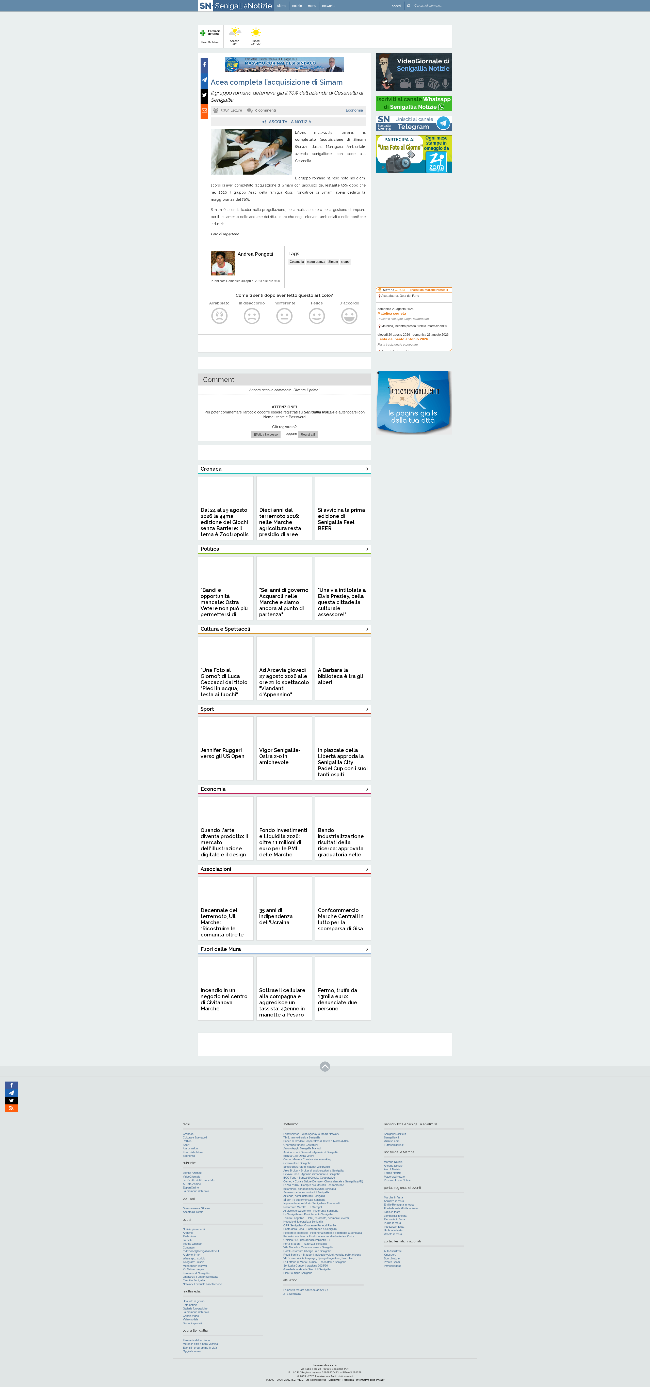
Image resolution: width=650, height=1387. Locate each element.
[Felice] (317, 316)
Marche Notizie (393, 1161)
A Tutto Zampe (192, 1183)
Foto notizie (190, 1304)
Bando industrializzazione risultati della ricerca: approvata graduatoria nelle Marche (341, 845)
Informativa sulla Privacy (370, 1379)
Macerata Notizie (394, 1176)
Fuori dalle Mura (193, 1152)
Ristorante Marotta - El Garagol (302, 1207)
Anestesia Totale (193, 1211)
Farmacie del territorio (196, 1340)
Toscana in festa (394, 1226)
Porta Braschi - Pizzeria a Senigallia (305, 1243)
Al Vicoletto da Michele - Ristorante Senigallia (310, 1210)
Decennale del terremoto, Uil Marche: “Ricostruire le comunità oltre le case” (222, 925)
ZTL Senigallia (292, 1293)
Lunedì (256, 42)
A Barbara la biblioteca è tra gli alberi (340, 676)
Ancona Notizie (393, 1165)
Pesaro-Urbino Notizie (397, 1180)
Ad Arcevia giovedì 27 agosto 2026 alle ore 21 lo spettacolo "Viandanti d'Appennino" (284, 682)
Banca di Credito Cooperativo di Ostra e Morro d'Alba (316, 1141)
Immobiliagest (392, 1265)
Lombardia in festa (395, 1215)
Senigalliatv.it (391, 1137)
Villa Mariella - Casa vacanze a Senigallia (308, 1247)
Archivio (188, 1232)
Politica (187, 1141)
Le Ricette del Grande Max (199, 1180)
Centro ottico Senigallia (297, 1163)
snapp (345, 262)
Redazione (189, 1236)
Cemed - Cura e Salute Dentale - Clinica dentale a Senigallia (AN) (323, 1181)
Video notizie (190, 1319)
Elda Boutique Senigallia (297, 1272)
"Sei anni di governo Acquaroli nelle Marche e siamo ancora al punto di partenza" (283, 602)
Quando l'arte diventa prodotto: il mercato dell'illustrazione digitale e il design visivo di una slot (224, 845)
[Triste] (252, 316)
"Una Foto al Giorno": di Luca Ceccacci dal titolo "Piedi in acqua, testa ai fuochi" (224, 682)
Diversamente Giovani (196, 1208)
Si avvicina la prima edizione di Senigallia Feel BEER (341, 519)
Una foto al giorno (193, 1301)
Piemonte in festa (394, 1219)
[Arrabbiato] (219, 316)
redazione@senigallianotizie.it (201, 1251)
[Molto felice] (349, 316)
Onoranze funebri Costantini (300, 1144)
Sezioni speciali (192, 1323)
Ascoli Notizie (392, 1169)
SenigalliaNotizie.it (395, 1133)
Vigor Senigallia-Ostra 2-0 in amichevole (279, 756)
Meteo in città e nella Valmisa (200, 1343)
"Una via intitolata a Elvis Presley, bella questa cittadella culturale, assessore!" (342, 602)
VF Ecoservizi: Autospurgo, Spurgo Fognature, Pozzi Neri (318, 1258)
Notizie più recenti (194, 1229)
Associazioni (190, 1148)
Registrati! (308, 434)
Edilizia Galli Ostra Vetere (298, 1155)
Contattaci (189, 1247)
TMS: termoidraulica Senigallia (301, 1137)
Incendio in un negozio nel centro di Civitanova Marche (224, 999)
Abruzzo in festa (394, 1201)
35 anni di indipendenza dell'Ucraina (276, 916)
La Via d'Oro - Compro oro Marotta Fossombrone (313, 1184)
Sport (186, 1144)
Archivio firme (191, 1254)
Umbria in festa (393, 1230)
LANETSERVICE (293, 1379)
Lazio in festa (392, 1211)
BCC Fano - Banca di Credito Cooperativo (309, 1177)
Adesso (234, 42)
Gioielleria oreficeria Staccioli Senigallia (307, 1269)
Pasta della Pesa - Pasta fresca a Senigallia (310, 1228)
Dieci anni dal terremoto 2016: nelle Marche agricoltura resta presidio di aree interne (280, 525)
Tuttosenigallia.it (393, 1144)
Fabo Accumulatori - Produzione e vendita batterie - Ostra (318, 1236)
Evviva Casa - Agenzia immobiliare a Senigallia (311, 1174)
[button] (396, 5)
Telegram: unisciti (193, 1261)
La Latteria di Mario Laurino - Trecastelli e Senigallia (314, 1261)
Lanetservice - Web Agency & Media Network (311, 1133)
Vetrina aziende (192, 1243)
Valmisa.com (391, 1141)
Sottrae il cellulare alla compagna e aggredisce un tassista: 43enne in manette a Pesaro (282, 1002)
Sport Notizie (392, 1258)
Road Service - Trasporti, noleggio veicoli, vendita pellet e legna (322, 1254)
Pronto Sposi (392, 1261)
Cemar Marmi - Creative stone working (307, 1159)
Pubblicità (348, 1379)
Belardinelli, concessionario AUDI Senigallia (309, 1188)
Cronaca (188, 1133)
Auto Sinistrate (393, 1251)
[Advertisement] (414, 209)
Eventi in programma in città (200, 1347)
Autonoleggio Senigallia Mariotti (302, 1148)
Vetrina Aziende (192, 1172)
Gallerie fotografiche (195, 1308)
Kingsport (390, 1254)
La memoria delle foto (196, 1191)
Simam (333, 262)
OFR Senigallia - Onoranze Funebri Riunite (309, 1225)
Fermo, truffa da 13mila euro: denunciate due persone (337, 999)
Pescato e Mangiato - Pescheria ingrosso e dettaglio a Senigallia (322, 1232)
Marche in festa (393, 1197)
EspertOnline (191, 1187)
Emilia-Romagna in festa (399, 1204)
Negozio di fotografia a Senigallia (303, 1221)
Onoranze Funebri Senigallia (200, 1276)
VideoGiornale (191, 1176)
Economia (354, 110)
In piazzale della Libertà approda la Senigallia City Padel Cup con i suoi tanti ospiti (343, 762)
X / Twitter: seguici (194, 1269)
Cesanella (297, 262)
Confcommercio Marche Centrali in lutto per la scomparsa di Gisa (341, 919)
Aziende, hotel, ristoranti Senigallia (304, 1195)
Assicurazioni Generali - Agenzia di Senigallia (310, 1152)
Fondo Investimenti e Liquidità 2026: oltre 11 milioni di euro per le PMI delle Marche (283, 842)
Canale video (191, 1315)
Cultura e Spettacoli (195, 1137)
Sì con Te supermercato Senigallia (304, 1199)
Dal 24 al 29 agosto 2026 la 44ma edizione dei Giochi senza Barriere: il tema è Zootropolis (225, 522)
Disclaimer (334, 1379)
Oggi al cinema (192, 1351)
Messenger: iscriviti (195, 1265)
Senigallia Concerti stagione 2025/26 (305, 1265)
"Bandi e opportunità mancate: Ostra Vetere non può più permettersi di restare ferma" (224, 605)
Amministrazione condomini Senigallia (306, 1192)
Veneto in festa (393, 1234)
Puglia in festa (392, 1222)
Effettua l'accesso (266, 434)
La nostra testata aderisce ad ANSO (305, 1289)
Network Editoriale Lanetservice (202, 1284)
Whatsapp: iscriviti (194, 1258)
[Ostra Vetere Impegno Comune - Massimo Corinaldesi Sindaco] (284, 71)
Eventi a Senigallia (194, 1280)
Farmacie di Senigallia (196, 1273)
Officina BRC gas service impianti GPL (307, 1239)
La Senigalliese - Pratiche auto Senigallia (308, 1214)
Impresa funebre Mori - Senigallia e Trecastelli (311, 1203)
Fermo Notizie (392, 1172)
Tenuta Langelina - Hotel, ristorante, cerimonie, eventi (316, 1218)
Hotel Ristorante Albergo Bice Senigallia (307, 1251)
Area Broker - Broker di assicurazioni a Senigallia (313, 1170)
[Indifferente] (284, 316)
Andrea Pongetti (255, 254)
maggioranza (316, 262)
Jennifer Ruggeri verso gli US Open (223, 753)
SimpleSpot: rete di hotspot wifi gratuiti (306, 1166)
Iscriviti (187, 1240)
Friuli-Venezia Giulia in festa (401, 1208)
